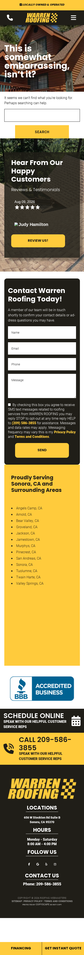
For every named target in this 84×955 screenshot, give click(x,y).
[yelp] (46, 864)
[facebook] (29, 864)
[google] (37, 864)
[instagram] (54, 864)
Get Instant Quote (63, 948)
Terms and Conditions (32, 436)
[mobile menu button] (73, 17)
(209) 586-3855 (24, 423)
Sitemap (17, 901)
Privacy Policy (65, 432)
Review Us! (38, 241)
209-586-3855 (48, 883)
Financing (21, 948)
